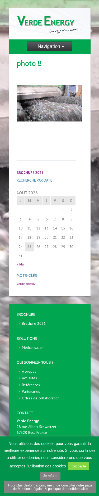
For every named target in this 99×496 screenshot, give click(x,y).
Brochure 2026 (34, 323)
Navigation (49, 46)
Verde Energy (26, 284)
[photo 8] (50, 103)
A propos (29, 371)
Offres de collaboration (40, 398)
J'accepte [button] (79, 466)
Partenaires (31, 391)
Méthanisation (33, 347)
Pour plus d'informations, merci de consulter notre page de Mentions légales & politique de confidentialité (50, 487)
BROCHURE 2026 (30, 172)
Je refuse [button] (50, 476)
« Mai (21, 264)
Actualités (29, 378)
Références (31, 384)
